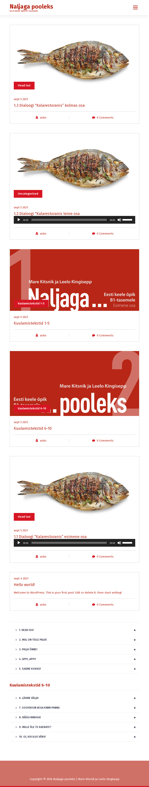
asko (43, 117)
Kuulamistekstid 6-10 (32, 408)
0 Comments (105, 117)
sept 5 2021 (21, 99)
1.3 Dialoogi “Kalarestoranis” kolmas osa (49, 105)
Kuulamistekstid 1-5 (31, 303)
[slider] (127, 219)
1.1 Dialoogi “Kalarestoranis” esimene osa (50, 536)
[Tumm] (119, 220)
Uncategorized (28, 193)
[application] (74, 220)
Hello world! (24, 584)
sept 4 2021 (21, 578)
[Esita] (19, 220)
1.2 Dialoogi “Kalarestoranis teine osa (47, 213)
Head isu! (24, 85)
